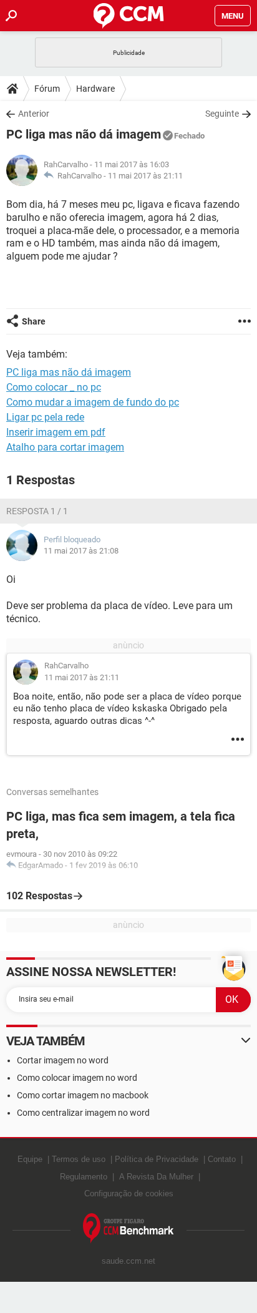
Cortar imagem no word (63, 1060)
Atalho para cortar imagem (65, 447)
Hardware (95, 89)
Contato (222, 1159)
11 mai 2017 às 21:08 (81, 550)
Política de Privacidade (156, 1159)
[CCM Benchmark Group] (128, 1228)
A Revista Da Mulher (156, 1176)
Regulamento (83, 1176)
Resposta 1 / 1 (37, 511)
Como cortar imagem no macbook (82, 1095)
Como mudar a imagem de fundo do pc (92, 402)
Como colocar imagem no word (77, 1078)
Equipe (29, 1159)
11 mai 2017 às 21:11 (145, 175)
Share (34, 321)
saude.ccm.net (128, 1261)
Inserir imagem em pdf (55, 432)
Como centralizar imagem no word (83, 1113)
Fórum (47, 89)
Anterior (33, 114)
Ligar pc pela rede (45, 417)
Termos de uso (78, 1159)
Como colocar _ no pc (53, 387)
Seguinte (222, 114)
